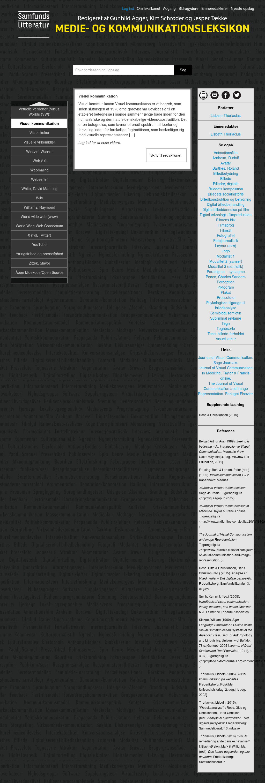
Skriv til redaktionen (166, 155)
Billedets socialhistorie (226, 194)
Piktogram (225, 287)
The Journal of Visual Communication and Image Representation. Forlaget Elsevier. (226, 388)
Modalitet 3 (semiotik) (225, 266)
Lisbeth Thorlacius (226, 115)
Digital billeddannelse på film (225, 209)
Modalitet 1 (226, 256)
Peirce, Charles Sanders (226, 276)
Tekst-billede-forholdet (226, 333)
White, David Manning (39, 188)
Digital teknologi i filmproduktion (226, 214)
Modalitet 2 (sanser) (225, 261)
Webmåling (39, 169)
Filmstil (225, 230)
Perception (225, 281)
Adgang (169, 8)
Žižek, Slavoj (39, 263)
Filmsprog (226, 225)
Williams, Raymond (39, 207)
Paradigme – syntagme (226, 271)
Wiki (39, 197)
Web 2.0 (39, 160)
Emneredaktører (214, 8)
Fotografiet (226, 235)
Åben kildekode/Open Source (39, 272)
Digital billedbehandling (226, 204)
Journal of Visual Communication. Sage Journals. (225, 360)
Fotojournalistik (225, 240)
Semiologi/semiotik (225, 312)
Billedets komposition (226, 188)
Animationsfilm (226, 152)
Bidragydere (188, 8)
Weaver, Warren (39, 151)
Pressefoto (225, 297)
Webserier (39, 179)
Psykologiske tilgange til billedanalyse (225, 305)
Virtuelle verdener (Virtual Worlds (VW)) (39, 111)
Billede (225, 178)
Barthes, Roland (225, 168)
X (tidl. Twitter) (39, 235)
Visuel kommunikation (39, 123)
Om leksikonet (148, 8)
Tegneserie (226, 328)
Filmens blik (225, 219)
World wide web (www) (39, 216)
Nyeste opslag (242, 8)
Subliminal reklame (225, 318)
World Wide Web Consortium (39, 225)
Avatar (225, 162)
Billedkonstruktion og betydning (225, 199)
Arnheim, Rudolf (225, 157)
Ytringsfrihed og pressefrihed (39, 253)
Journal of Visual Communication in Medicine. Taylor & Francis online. (226, 373)
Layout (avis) (225, 245)
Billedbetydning (225, 173)
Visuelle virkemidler (39, 142)
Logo (226, 250)
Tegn (226, 323)
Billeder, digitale (226, 183)
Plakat (226, 292)
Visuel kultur (39, 132)
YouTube (39, 244)
